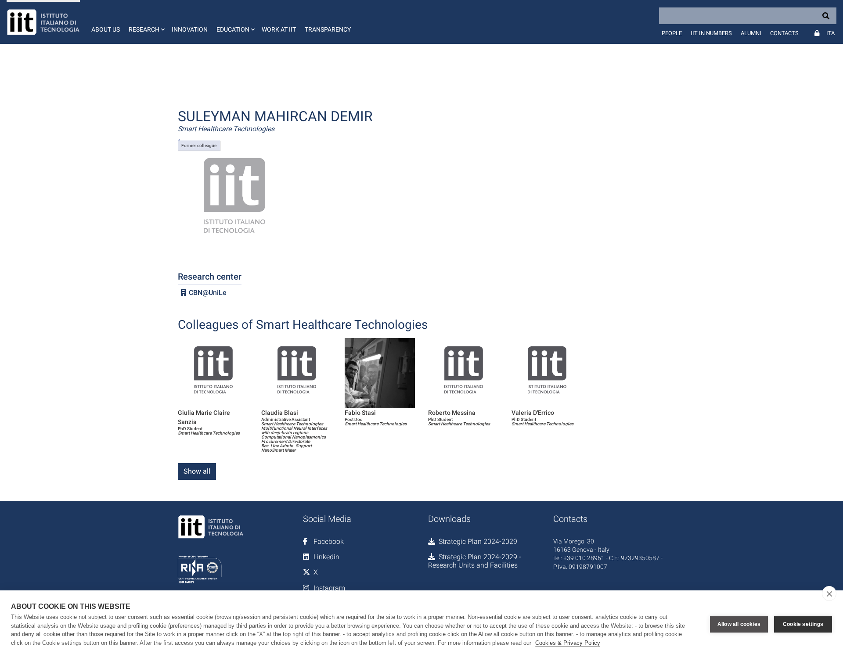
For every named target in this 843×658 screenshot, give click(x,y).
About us (105, 29)
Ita (830, 33)
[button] (145, 22)
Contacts (784, 33)
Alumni (751, 33)
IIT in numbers (711, 33)
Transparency (328, 29)
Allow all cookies (738, 624)
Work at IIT (279, 29)
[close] (829, 593)
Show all (197, 471)
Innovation (190, 29)
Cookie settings (803, 624)
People (672, 33)
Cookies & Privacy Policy (567, 643)
